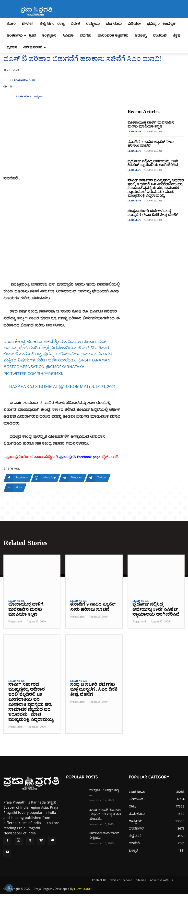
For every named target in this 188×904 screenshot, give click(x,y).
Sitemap (141, 880)
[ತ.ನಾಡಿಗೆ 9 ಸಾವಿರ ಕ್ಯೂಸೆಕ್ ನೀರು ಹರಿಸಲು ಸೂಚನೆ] (94, 574)
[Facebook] (7, 841)
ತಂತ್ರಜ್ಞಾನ (49, 36)
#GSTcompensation (24, 367)
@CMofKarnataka (65, 367)
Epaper (27, 24)
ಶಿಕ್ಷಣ (176, 36)
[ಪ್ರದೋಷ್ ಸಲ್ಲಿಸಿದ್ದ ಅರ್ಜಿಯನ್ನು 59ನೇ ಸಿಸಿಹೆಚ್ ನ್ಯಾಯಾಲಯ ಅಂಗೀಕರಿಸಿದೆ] (156, 574)
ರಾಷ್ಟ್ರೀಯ (93, 24)
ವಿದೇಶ (75, 24)
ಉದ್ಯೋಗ (169, 24)
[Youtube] (7, 852)
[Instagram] (19, 841)
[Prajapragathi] (6, 80)
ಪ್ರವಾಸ (12, 47)
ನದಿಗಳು (85, 36)
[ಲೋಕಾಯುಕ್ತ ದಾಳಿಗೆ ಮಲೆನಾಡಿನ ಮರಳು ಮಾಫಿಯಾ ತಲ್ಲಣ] (32, 574)
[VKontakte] (52, 841)
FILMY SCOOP (83, 889)
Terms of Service (121, 880)
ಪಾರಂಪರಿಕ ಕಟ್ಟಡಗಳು (112, 36)
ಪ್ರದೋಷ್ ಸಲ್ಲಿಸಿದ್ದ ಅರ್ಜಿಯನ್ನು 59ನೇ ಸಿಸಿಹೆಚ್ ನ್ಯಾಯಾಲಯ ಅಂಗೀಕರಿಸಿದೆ (153, 163)
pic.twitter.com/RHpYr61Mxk (33, 374)
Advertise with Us (161, 880)
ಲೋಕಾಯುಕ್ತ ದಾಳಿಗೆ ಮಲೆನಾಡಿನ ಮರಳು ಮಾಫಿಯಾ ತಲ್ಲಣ (151, 124)
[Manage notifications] (9, 888)
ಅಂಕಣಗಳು (15, 36)
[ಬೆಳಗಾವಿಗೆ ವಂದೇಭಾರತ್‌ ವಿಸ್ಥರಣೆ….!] (76, 838)
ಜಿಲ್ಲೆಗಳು (45, 24)
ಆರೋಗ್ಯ (140, 36)
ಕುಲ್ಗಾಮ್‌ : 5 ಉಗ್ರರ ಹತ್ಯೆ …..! (104, 792)
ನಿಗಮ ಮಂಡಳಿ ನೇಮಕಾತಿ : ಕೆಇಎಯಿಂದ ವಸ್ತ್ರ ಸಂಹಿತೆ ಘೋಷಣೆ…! (105, 815)
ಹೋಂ (11, 24)
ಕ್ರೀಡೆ (32, 36)
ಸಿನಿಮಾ (68, 36)
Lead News (23, 96)
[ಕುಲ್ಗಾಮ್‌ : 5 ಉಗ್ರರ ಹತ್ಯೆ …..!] (76, 795)
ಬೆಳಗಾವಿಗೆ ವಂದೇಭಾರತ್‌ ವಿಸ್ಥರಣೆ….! (104, 836)
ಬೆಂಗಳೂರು (114, 24)
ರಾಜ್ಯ (60, 24)
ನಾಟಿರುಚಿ (160, 36)
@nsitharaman (93, 360)
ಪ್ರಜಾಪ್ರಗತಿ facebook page (79, 457)
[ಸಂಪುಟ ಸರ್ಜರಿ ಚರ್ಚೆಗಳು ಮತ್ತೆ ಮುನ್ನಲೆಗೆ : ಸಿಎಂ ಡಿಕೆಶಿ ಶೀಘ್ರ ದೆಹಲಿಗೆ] (94, 654)
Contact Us (99, 880)
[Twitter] (30, 841)
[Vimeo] (41, 841)
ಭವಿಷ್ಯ (151, 24)
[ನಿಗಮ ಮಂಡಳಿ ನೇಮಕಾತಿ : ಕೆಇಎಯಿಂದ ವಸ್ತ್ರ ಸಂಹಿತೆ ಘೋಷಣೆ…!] (76, 815)
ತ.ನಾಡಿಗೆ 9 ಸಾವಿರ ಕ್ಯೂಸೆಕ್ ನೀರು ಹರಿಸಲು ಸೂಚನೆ (151, 144)
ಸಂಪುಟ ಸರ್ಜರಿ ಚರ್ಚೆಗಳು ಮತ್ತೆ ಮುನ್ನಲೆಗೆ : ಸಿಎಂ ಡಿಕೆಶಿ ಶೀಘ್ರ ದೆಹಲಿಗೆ (153, 213)
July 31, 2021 (103, 387)
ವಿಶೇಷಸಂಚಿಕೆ (32, 47)
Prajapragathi (24, 80)
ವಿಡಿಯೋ (134, 24)
